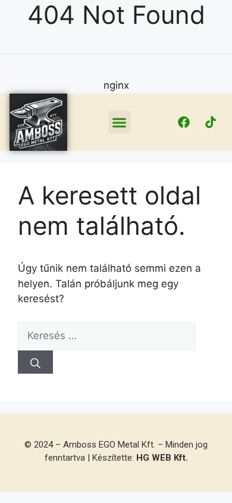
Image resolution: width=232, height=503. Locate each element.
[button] (119, 122)
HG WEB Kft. (162, 457)
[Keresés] (35, 362)
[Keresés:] (107, 335)
